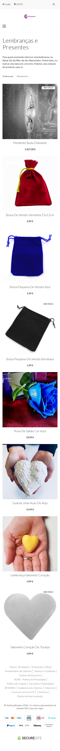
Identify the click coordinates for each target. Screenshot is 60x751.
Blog (48, 666)
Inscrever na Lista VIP (23, 692)
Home (13, 666)
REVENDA (10, 687)
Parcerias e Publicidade (41, 683)
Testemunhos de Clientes (18, 671)
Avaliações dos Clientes (30, 687)
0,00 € (19, 4)
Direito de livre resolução (30, 696)
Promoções (37, 666)
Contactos (42, 692)
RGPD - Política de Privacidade (30, 679)
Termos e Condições (45, 671)
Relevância (22, 76)
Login (7, 4)
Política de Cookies (17, 683)
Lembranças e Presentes (20, 44)
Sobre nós (50, 687)
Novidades (23, 666)
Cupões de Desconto (30, 675)
